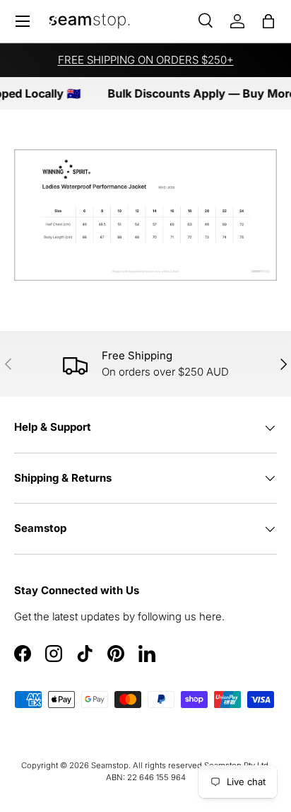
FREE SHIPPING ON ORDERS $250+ (146, 59)
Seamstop (110, 765)
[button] (268, 21)
